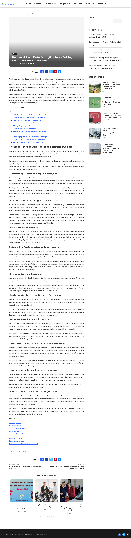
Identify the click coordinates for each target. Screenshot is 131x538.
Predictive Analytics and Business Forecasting (30, 131)
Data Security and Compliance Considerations (31, 139)
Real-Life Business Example (26, 123)
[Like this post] (42, 71)
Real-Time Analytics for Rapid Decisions (30, 134)
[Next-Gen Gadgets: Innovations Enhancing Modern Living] (95, 133)
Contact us (101, 4)
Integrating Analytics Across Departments (28, 126)
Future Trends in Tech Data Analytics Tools (28, 142)
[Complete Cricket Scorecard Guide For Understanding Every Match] (21, 490)
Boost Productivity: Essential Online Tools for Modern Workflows (112, 115)
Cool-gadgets (64, 4)
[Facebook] (119, 534)
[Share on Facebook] (46, 71)
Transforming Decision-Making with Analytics (31, 117)
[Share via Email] (59, 71)
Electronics (38, 4)
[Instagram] (128, 534)
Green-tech (51, 4)
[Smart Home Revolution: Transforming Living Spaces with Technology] (95, 149)
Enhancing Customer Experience (27, 128)
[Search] (129, 4)
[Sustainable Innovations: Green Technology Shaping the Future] (95, 102)
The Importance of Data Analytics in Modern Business (32, 115)
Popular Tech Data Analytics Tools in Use (28, 120)
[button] (13, 498)
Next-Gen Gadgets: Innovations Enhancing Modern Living (110, 132)
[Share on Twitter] (51, 71)
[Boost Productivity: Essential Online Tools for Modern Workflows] (95, 118)
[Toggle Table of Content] (10, 112)
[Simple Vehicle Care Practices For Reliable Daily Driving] (46, 490)
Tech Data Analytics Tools (18, 451)
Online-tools (78, 4)
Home (28, 4)
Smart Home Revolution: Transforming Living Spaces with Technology (110, 148)
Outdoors (90, 4)
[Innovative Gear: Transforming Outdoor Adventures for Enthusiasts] (95, 87)
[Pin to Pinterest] (55, 71)
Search (91, 18)
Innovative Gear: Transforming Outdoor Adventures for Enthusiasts (111, 85)
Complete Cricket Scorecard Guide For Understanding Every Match (21, 507)
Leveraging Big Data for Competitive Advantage (30, 137)
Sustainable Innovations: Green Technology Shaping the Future (111, 101)
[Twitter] (123, 534)
